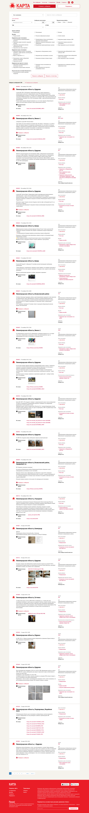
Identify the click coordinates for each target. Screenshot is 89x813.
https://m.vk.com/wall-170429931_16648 (36, 251)
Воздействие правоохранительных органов (45, 45)
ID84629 (18, 291)
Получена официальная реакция (43, 35)
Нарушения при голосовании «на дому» (44, 55)
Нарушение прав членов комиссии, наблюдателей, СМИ (20, 45)
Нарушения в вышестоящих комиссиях (21, 67)
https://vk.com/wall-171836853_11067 (35, 732)
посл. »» (32, 773)
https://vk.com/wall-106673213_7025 (35, 728)
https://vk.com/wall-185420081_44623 (35, 449)
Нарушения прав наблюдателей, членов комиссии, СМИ (66, 52)
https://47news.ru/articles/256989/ (35, 347)
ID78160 (18, 664)
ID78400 (18, 594)
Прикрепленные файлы (62, 20)
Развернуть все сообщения (32, 82)
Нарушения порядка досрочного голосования (65, 42)
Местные (60, 32)
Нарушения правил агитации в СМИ (65, 39)
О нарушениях (52, 2)
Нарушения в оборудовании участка (43, 51)
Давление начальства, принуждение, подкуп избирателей (45, 42)
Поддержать (68, 6)
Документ (70, 22)
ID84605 (18, 359)
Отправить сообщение (44, 6)
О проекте (64, 2)
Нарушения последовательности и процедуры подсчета (20, 65)
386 (59, 597)
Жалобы (58, 2)
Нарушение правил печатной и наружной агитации (22, 42)
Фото (64, 22)
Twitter (25, 792)
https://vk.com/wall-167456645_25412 (35, 723)
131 (59, 293)
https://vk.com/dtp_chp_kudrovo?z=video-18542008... (39, 420)
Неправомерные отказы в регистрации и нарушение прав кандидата (44, 40)
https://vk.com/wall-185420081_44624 (35, 389)
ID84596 (18, 396)
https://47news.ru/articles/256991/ (35, 488)
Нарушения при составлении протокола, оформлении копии (66, 65)
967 (59, 150)
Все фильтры (16, 18)
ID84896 (18, 115)
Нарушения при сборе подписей (20, 47)
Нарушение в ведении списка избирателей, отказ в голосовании (67, 56)
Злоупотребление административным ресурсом (21, 40)
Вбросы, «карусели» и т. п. (18, 55)
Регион (13, 20)
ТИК (13, 25)
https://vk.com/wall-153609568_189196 (36, 284)
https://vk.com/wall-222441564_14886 (35, 216)
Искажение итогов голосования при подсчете (43, 65)
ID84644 (18, 223)
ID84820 (18, 188)
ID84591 (18, 431)
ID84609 (18, 327)
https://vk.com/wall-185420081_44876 (35, 108)
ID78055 (18, 741)
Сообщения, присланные (40, 20)
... (24, 773)
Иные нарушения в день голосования (66, 58)
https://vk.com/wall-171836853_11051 (35, 721)
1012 (62, 118)
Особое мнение (61, 35)
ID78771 (18, 557)
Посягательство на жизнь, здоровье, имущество (21, 73)
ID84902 (18, 86)
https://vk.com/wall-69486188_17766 (35, 730)
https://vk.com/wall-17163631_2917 (35, 734)
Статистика (44, 2)
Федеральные (16, 32)
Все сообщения (36, 2)
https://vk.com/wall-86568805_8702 (35, 726)
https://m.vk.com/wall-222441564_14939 (36, 139)
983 (59, 118)
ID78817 (18, 525)
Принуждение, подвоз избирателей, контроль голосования (21, 59)
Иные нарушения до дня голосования (66, 45)
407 (59, 528)
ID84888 (18, 147)
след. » (27, 773)
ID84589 (18, 459)
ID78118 (18, 706)
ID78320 (18, 632)
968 (59, 744)
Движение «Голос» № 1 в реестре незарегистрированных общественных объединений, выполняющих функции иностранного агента (21, 805)
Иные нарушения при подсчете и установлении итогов (43, 68)
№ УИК (47, 25)
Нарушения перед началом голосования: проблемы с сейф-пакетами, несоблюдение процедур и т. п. (22, 53)
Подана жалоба (16, 35)
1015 (59, 635)
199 (59, 560)
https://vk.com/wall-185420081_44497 (35, 424)
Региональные (39, 32)
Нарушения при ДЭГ (17, 61)
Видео (59, 22)
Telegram (25, 790)
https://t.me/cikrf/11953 (32, 518)
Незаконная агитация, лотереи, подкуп (44, 58)
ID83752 (18, 496)
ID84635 (18, 258)
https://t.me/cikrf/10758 (32, 587)
